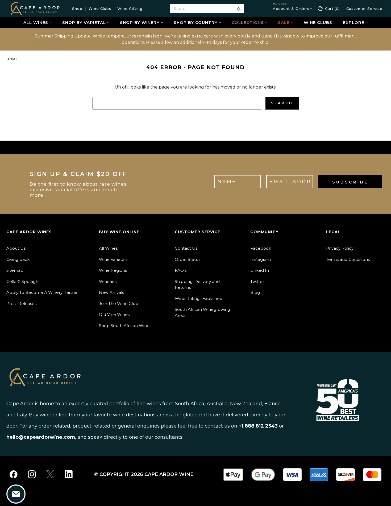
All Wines (35, 22)
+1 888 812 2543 (258, 426)
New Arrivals (111, 292)
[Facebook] (14, 474)
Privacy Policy (339, 248)
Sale (284, 22)
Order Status (187, 259)
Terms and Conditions (348, 259)
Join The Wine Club (118, 303)
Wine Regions (113, 270)
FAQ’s (180, 270)
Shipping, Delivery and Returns (197, 284)
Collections (248, 22)
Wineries (108, 281)
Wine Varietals (113, 259)
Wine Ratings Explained (198, 298)
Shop (77, 8)
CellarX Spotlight (23, 281)
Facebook (260, 248)
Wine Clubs (100, 8)
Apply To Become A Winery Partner (42, 292)
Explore (353, 22)
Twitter (257, 281)
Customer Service (364, 8)
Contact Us (186, 248)
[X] (50, 474)
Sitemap (14, 270)
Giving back (18, 259)
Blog (255, 292)
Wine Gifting (130, 8)
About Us (16, 248)
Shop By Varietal (84, 22)
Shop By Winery (140, 22)
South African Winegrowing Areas (202, 312)
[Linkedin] (69, 474)
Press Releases (21, 303)
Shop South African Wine (124, 325)
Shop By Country (196, 22)
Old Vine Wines (114, 314)
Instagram (260, 259)
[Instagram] (32, 474)
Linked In (259, 270)
